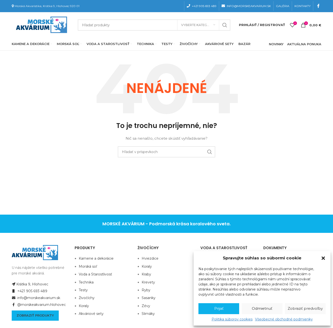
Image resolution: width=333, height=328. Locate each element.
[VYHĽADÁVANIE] (224, 25)
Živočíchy (87, 298)
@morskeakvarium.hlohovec (41, 304)
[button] (323, 258)
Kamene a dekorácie (96, 258)
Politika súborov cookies (232, 319)
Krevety (148, 282)
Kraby (146, 274)
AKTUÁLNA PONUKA (304, 44)
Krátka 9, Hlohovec (32, 284)
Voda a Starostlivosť (95, 274)
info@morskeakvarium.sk (38, 298)
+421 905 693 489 (31, 291)
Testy (83, 290)
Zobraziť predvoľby (305, 308)
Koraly (84, 306)
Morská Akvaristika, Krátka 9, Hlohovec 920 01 (47, 6)
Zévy (146, 306)
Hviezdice (150, 258)
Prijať (219, 308)
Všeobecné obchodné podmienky (284, 319)
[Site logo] (40, 24)
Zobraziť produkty (35, 315)
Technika (86, 282)
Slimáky (148, 313)
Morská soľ (88, 266)
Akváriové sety (91, 313)
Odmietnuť (262, 308)
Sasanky (149, 298)
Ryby (146, 290)
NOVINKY (276, 44)
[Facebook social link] (318, 6)
